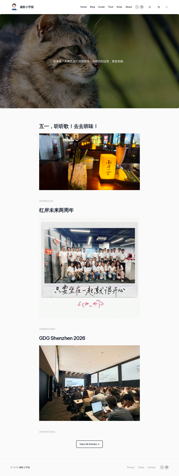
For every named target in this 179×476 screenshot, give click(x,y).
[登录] (150, 7)
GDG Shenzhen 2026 (62, 338)
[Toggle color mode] (167, 7)
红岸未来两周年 (56, 210)
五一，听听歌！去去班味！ (68, 126)
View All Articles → (90, 444)
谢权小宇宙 (27, 7)
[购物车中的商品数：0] (159, 7)
